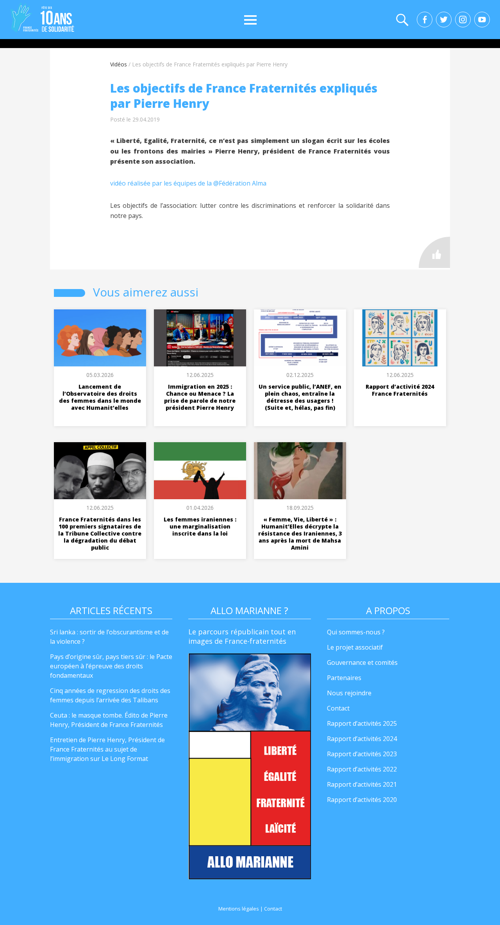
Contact (338, 708)
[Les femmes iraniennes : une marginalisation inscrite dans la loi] (200, 470)
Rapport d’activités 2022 (362, 769)
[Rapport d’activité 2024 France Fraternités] (400, 337)
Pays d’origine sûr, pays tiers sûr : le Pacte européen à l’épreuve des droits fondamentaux (111, 666)
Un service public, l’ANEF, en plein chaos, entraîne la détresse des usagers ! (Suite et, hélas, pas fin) (300, 397)
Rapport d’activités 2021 (362, 784)
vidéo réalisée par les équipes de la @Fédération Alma (188, 183)
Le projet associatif (355, 647)
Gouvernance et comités (362, 662)
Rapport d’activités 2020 (362, 799)
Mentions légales (238, 908)
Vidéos (118, 64)
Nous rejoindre (349, 693)
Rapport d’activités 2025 (362, 723)
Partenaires (344, 677)
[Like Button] (434, 252)
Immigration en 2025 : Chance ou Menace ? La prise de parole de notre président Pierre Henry (200, 397)
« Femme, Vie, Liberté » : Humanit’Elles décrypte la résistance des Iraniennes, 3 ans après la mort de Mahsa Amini (300, 533)
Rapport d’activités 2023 (362, 754)
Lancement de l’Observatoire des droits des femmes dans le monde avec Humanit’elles (100, 397)
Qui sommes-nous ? (356, 632)
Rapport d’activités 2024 (362, 738)
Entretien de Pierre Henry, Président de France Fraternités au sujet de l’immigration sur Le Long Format (107, 749)
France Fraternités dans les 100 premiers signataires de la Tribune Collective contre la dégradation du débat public (99, 533)
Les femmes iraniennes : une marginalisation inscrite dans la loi (200, 526)
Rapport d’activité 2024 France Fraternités (400, 390)
